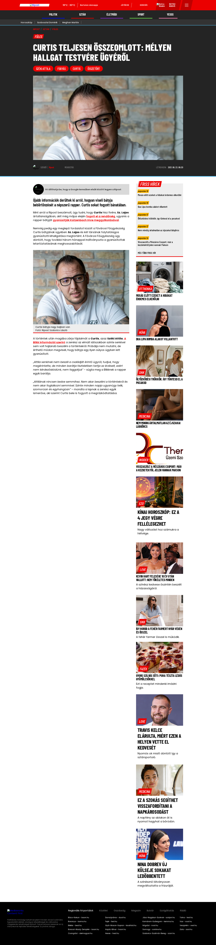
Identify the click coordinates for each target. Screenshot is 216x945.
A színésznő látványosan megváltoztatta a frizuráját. (156, 883)
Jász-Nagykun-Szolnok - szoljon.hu (159, 917)
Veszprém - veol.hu (188, 925)
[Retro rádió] (159, 5)
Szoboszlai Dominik (47, 22)
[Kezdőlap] (35, 5)
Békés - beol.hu (75, 925)
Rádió (183, 910)
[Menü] (186, 5)
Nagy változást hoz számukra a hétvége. (158, 531)
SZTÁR (82, 14)
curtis (77, 68)
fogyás (61, 68)
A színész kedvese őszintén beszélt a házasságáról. (159, 586)
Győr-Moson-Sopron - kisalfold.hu (120, 925)
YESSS (170, 14)
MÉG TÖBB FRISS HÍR (147, 252)
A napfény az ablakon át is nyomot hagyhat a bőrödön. (156, 819)
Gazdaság (119, 910)
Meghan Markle (70, 22)
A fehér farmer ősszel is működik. (157, 637)
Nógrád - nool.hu (150, 925)
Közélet (103, 910)
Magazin (136, 910)
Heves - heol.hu (112, 933)
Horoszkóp (26, 22)
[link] (145, 289)
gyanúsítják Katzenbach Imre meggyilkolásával (86, 220)
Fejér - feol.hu (111, 921)
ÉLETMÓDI (112, 14)
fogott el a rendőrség (100, 216)
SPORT (141, 14)
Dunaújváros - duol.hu (115, 917)
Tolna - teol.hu (186, 917)
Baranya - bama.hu (77, 921)
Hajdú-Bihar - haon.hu (115, 929)
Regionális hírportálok (80, 910)
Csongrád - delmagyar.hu (80, 933)
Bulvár (150, 910)
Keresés (144, 5)
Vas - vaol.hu (186, 921)
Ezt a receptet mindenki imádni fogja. (156, 685)
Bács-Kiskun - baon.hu (78, 917)
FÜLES (55, 29)
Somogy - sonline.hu (152, 929)
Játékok (125, 5)
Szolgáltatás (167, 910)
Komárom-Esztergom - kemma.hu (158, 921)
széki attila (43, 68)
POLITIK (53, 14)
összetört (94, 68)
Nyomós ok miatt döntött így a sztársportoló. (158, 755)
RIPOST (36, 29)
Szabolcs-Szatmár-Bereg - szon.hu (159, 933)
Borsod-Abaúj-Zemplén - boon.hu (83, 929)
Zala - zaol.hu (186, 929)
